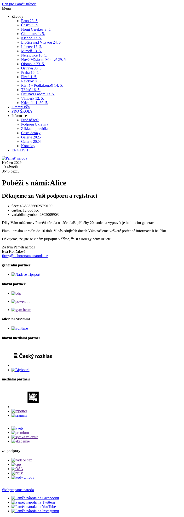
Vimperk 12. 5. (32, 98)
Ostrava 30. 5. (31, 68)
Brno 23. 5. (29, 21)
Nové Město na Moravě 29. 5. (44, 59)
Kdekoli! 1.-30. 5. (34, 103)
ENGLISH (20, 150)
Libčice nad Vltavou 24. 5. (41, 42)
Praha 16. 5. (30, 72)
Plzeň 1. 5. (29, 77)
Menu (6, 8)
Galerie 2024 (31, 141)
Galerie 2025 (31, 137)
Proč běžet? (30, 120)
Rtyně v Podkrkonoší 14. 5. (42, 85)
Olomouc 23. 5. (33, 64)
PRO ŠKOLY (22, 111)
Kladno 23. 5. (31, 38)
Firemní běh (21, 107)
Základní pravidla (34, 128)
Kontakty (28, 146)
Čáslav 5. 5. (30, 25)
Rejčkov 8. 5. (31, 81)
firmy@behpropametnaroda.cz (25, 256)
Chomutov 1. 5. (33, 34)
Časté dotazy (30, 133)
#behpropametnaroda (18, 490)
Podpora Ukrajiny (34, 124)
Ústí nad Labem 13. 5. (38, 94)
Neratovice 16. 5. (34, 55)
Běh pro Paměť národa (19, 4)
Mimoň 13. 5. (31, 51)
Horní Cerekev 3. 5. (36, 29)
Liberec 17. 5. (31, 47)
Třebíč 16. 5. (30, 90)
